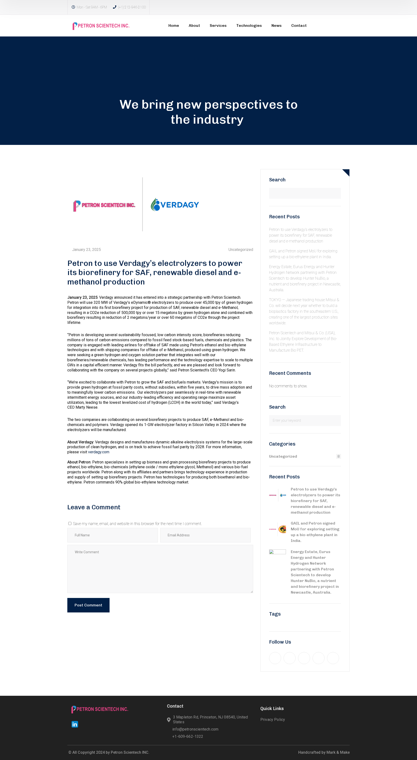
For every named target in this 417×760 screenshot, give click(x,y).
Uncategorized (241, 249)
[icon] (275, 658)
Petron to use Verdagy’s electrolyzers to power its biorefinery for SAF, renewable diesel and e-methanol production (300, 235)
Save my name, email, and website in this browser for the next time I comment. (137, 523)
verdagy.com (98, 452)
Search (277, 180)
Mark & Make (338, 752)
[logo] (101, 25)
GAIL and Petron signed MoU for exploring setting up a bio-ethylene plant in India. (315, 532)
